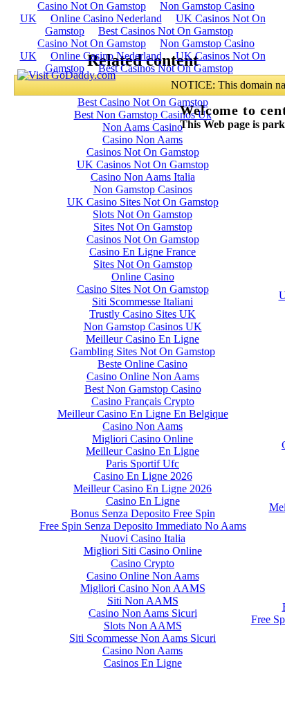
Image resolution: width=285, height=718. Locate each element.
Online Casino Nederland (106, 18)
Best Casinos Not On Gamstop (165, 31)
